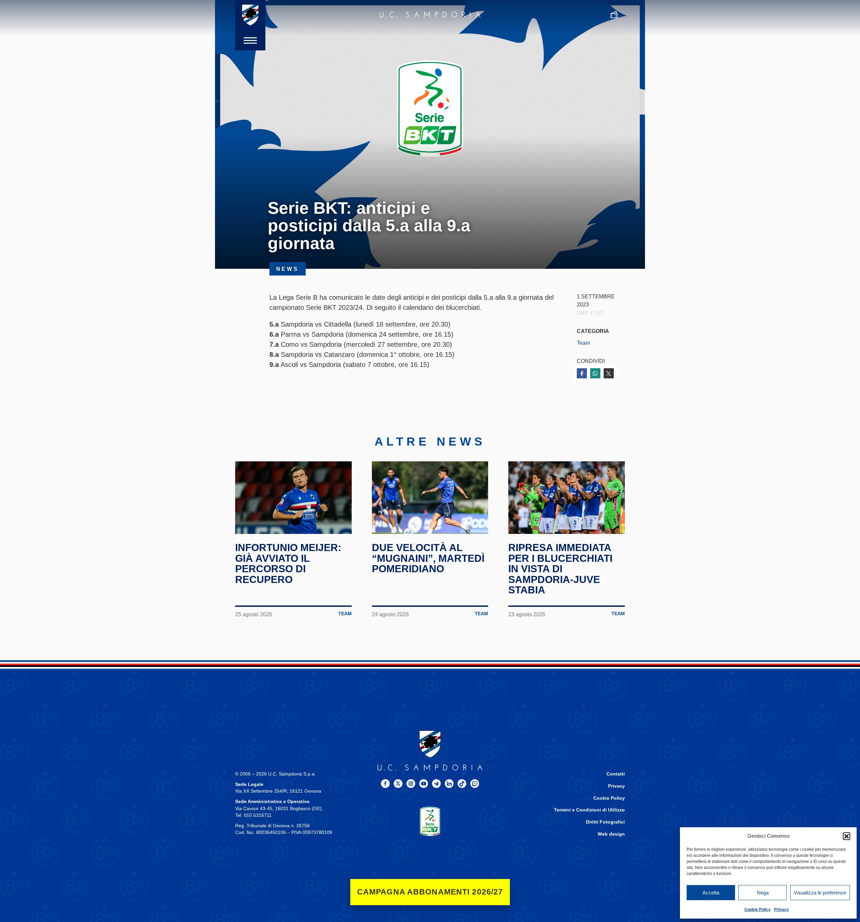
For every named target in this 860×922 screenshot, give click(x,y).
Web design (611, 834)
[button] (846, 836)
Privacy (781, 909)
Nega (763, 892)
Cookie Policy (757, 909)
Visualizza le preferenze (820, 892)
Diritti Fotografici (605, 822)
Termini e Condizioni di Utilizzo (589, 809)
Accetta (710, 892)
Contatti (615, 774)
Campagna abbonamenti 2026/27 (430, 892)
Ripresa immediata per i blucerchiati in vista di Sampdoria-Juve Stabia (560, 568)
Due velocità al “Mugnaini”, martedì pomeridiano (428, 558)
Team (583, 343)
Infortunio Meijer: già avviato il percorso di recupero (288, 563)
